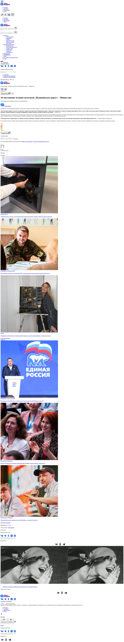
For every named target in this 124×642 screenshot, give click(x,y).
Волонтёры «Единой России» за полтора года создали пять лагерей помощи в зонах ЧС (22, 401)
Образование (6, 10)
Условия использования (26, 141)
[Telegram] (64, 544)
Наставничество (10, 40)
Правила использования (9, 77)
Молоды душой (10, 42)
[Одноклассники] (60, 544)
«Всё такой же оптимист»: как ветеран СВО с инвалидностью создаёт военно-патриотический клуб (25, 273)
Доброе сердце (9, 36)
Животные (9, 38)
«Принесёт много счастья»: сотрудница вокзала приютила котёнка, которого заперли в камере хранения (26, 216)
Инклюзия (8, 43)
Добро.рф (10, 461)
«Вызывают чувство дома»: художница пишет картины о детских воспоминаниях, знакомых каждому (26, 335)
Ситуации (5, 8)
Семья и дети (9, 48)
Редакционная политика (9, 75)
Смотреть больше (5, 338)
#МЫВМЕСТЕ (7, 54)
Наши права (9, 49)
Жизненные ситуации (8, 44)
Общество (3, 91)
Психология (9, 52)
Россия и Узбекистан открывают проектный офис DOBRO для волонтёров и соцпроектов (23, 463)
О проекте (5, 74)
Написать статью (5, 63)
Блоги (4, 11)
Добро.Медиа (11, 527)
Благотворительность (11, 47)
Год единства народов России (10, 57)
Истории (5, 7)
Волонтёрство (9, 45)
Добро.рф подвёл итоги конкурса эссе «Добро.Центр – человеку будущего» (19, 520)
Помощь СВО (11, 271)
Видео (5, 58)
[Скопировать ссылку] (67, 544)
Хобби (7, 39)
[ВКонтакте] (56, 544)
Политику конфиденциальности (41, 141)
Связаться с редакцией (6, 601)
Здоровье (8, 51)
